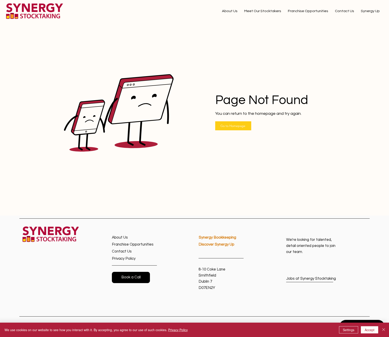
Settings (348, 330)
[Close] (383, 329)
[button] (131, 277)
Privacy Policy (178, 330)
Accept (369, 330)
